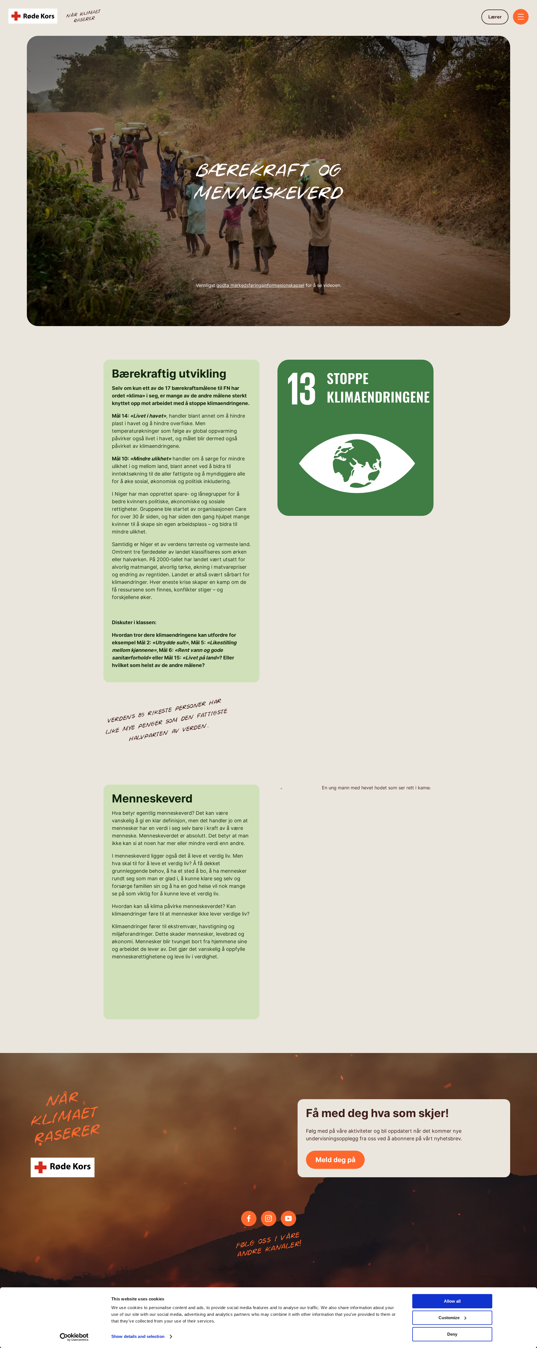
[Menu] (521, 17)
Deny (452, 1334)
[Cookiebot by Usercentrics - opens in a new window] (74, 1337)
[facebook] (248, 1218)
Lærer (495, 17)
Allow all (452, 1301)
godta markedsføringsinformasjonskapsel (260, 285)
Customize (449, 1317)
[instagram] (268, 1218)
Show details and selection (137, 1336)
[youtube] (288, 1218)
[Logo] (55, 16)
